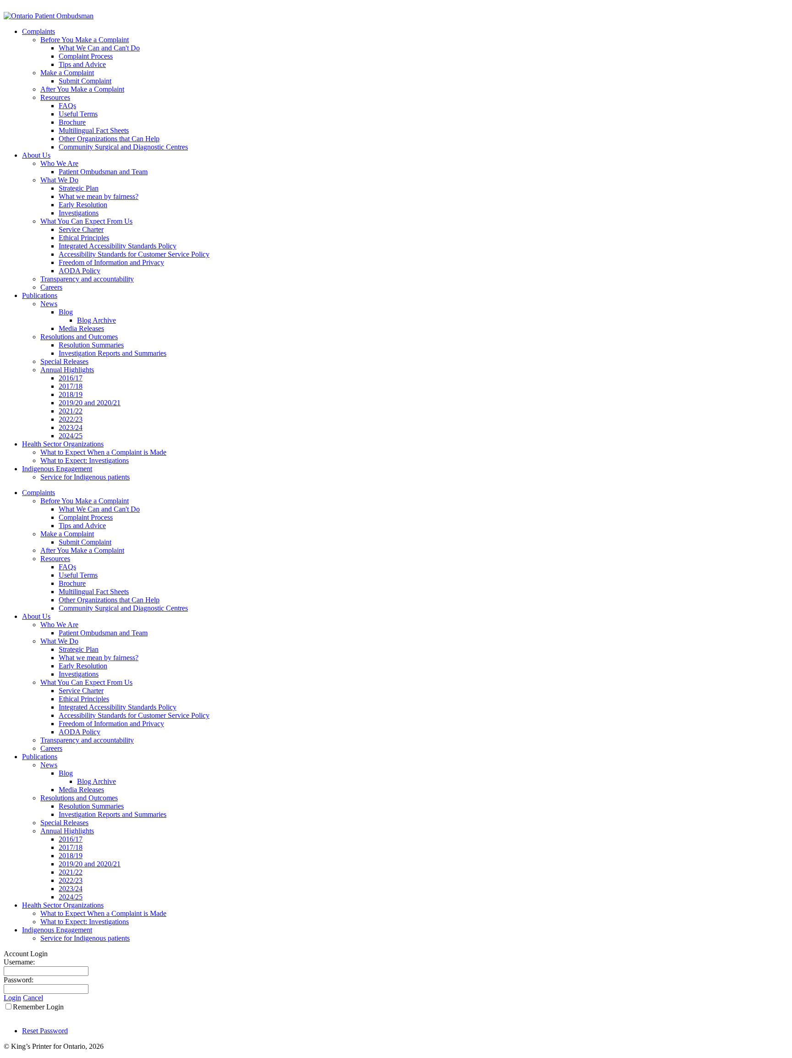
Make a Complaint (67, 534)
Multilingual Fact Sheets (94, 591)
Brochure (72, 583)
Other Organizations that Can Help (109, 600)
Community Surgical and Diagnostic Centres (123, 608)
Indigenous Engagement (57, 930)
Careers (51, 748)
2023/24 (70, 889)
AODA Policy (79, 732)
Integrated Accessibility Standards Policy (117, 707)
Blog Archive (96, 781)
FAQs (67, 567)
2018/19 (70, 856)
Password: (18, 980)
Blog (66, 773)
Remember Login (38, 1007)
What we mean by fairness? (98, 657)
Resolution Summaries (91, 806)
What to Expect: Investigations (84, 922)
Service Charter (81, 690)
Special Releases (64, 823)
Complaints (38, 492)
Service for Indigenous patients (85, 938)
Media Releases (81, 790)
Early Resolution (83, 666)
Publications (39, 756)
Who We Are (59, 624)
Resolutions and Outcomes (79, 798)
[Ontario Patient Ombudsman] (49, 16)
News (48, 765)
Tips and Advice (82, 525)
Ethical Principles (84, 699)
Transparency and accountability (87, 740)
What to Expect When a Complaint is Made (103, 913)
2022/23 (70, 880)
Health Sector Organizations (63, 905)
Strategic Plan (79, 649)
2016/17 (70, 839)
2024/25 (70, 897)
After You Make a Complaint (82, 550)
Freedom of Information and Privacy (111, 723)
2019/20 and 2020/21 (90, 864)
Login (12, 998)
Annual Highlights (67, 831)
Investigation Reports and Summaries (112, 814)
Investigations (79, 674)
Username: (19, 962)
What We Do (59, 641)
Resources (55, 558)
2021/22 (70, 872)
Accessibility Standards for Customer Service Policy (134, 715)
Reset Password (45, 1031)
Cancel (33, 998)
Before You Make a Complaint (84, 501)
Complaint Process (86, 517)
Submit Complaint (85, 542)
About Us (36, 616)
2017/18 (70, 847)
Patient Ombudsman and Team (103, 633)
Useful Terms (78, 575)
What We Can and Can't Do (99, 509)
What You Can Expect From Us (86, 682)
